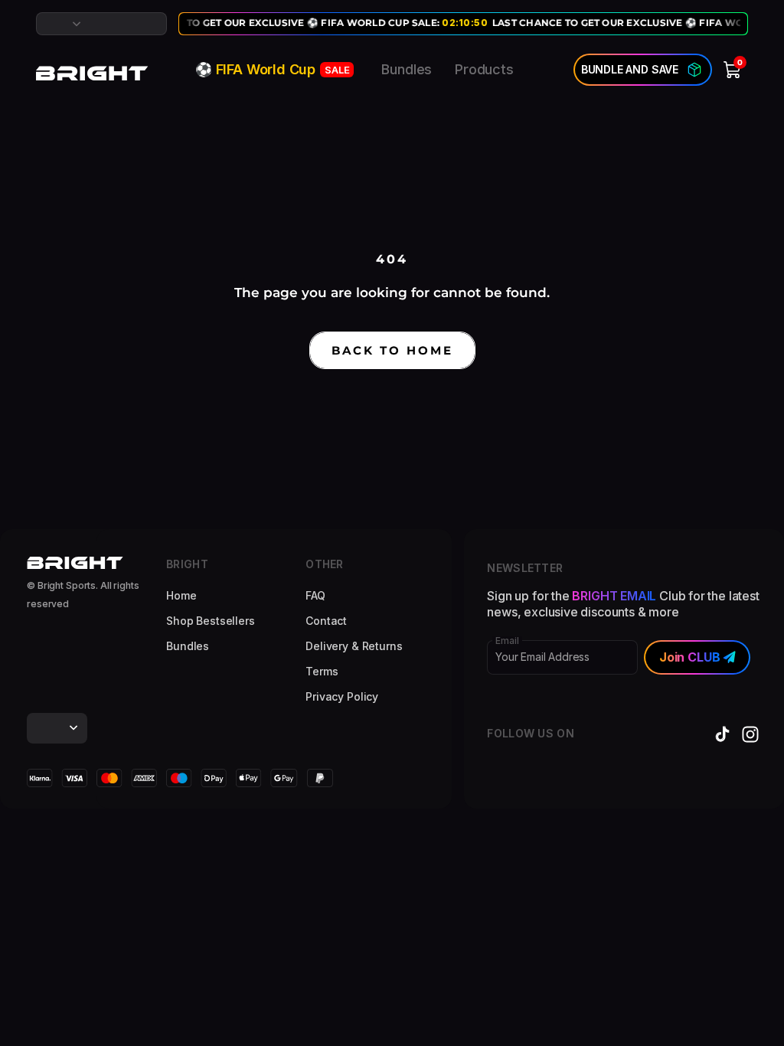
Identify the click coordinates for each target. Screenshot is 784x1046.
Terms (321, 671)
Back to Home (392, 350)
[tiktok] (722, 734)
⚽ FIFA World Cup (272, 69)
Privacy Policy (341, 696)
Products (484, 69)
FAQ (315, 595)
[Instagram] (750, 734)
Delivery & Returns (353, 645)
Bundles (406, 69)
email (506, 641)
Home (181, 595)
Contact (326, 620)
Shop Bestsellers (210, 620)
